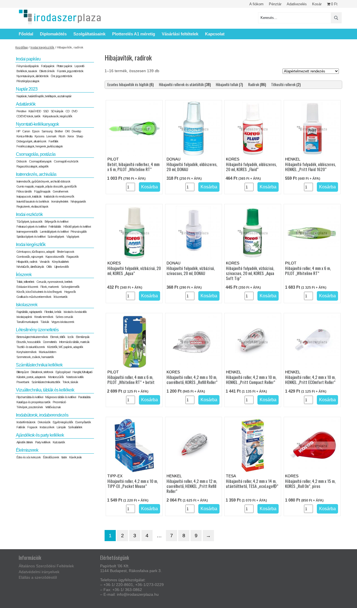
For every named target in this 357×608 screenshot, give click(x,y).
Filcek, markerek (49, 286)
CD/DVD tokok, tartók (28, 116)
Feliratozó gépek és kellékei (31, 226)
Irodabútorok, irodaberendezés (42, 415)
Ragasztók (72, 256)
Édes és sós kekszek (28, 457)
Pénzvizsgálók (79, 231)
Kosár (317, 4)
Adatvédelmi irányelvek (39, 572)
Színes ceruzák (64, 316)
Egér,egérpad (63, 372)
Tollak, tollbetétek (25, 281)
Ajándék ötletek (24, 442)
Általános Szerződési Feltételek (46, 566)
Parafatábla (84, 397)
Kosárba (149, 186)
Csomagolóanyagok (40, 161)
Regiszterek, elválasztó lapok (32, 206)
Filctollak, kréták (52, 311)
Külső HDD (34, 111)
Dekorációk (44, 422)
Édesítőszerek (51, 457)
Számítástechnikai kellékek (39, 365)
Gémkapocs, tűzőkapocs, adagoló (35, 251)
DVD (74, 111)
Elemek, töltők (57, 337)
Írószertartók (60, 296)
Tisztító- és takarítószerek (30, 347)
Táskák (44, 322)
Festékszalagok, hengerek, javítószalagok (39, 146)
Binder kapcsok (65, 251)
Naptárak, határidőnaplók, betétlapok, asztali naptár (43, 96)
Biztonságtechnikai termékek (32, 337)
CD (67, 111)
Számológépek (55, 236)
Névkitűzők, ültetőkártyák (30, 266)
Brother (59, 131)
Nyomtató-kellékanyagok (37, 124)
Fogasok (32, 427)
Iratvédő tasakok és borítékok (32, 201)
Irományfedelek (59, 201)
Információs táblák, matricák (74, 342)
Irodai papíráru (28, 59)
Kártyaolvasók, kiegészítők (57, 116)
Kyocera (39, 136)
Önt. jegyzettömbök (61, 76)
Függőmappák (42, 191)
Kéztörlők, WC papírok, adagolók (65, 347)
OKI (67, 131)
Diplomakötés (53, 33)
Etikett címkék (47, 71)
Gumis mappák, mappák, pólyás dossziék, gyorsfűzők (46, 186)
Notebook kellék (75, 377)
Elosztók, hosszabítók (28, 342)
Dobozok (21, 161)
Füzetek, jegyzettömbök (70, 71)
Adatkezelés (297, 4)
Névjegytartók (78, 201)
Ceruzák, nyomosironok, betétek (55, 281)
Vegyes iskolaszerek (62, 322)
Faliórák (20, 427)
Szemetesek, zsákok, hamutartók (35, 357)
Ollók (49, 266)
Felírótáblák (55, 226)
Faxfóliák (53, 141)
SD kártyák (57, 111)
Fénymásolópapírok (27, 66)
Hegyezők (70, 291)
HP (18, 131)
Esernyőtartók (83, 422)
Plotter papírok (64, 66)
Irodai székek (47, 427)
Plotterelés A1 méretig (133, 33)
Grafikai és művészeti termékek (33, 296)
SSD (46, 111)
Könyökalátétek (60, 261)
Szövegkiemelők (70, 286)
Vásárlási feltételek (180, 33)
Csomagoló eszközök (66, 161)
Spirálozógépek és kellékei (30, 236)
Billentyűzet (22, 372)
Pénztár (275, 4)
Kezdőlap (21, 47)
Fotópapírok (47, 66)
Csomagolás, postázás (36, 154)
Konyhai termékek (26, 352)
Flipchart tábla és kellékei (29, 397)
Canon (26, 131)
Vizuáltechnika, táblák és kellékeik (45, 390)
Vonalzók (45, 261)
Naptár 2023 (26, 89)
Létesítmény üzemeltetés (37, 329)
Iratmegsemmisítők (27, 231)
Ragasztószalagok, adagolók (32, 166)
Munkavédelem (47, 352)
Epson (35, 131)
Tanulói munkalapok (27, 322)
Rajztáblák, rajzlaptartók (29, 311)
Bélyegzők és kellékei (56, 221)
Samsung (47, 131)
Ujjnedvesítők (61, 266)
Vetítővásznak (53, 407)
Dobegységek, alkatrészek (31, 141)
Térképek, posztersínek (29, 407)
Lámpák (61, 427)
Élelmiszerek (27, 450)
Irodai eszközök (29, 214)
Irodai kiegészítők (42, 47)
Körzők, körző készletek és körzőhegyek (39, 291)
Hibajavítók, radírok (26, 261)
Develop (76, 131)
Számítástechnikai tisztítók (46, 382)
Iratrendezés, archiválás (36, 174)
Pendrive (21, 111)
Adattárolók (25, 104)
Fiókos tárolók (24, 191)
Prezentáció (59, 402)
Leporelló (79, 66)
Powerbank (22, 382)
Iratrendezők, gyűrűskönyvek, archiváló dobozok (43, 181)
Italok (64, 457)
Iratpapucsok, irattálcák (29, 196)
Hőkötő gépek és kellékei (77, 226)
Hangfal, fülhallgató (82, 372)
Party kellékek (42, 442)
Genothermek (60, 191)
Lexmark (51, 136)
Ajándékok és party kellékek (40, 435)
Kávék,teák (75, 457)
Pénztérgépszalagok (27, 81)
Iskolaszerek (26, 304)
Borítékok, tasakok (26, 71)
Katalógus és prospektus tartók (33, 402)
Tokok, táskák (70, 382)
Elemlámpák (83, 337)
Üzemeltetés (50, 342)
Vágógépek (72, 236)
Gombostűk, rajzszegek (29, 256)
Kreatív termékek (43, 316)
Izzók (70, 337)
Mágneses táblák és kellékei (60, 397)
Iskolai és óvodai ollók (75, 311)
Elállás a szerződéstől (38, 577)
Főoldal (26, 33)
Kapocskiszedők (54, 256)
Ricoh (62, 136)
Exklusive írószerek (27, 286)
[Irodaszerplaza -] (60, 17)
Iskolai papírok (24, 316)
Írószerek (24, 274)
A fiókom (256, 4)
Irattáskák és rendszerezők (59, 196)
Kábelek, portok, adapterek (31, 377)
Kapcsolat (215, 33)
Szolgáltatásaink (89, 33)
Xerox (70, 136)
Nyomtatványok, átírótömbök (32, 76)
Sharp (79, 136)
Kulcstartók (59, 442)
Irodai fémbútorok (25, 422)
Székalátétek (75, 427)
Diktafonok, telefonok (42, 372)
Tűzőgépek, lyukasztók (29, 221)
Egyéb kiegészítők (63, 422)
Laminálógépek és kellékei (54, 231)
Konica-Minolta (24, 136)
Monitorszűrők (56, 377)
